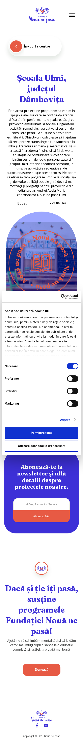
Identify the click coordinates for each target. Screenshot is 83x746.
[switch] (72, 378)
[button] (72, 15)
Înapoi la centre (37, 46)
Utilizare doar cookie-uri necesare (41, 445)
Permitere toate (41, 432)
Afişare (65, 420)
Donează (41, 669)
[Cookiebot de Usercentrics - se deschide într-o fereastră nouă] (60, 296)
